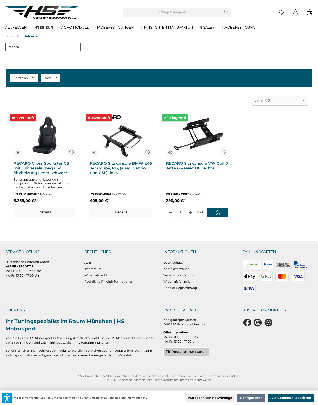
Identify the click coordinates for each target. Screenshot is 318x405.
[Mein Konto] (295, 12)
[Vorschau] (18, 152)
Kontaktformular (176, 269)
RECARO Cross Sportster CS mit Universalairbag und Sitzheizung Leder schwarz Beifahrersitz (41, 168)
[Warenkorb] (308, 12)
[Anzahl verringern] (170, 212)
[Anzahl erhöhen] (190, 212)
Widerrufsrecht (96, 275)
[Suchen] (226, 12)
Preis (47, 78)
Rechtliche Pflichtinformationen (108, 281)
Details (45, 212)
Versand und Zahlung (179, 275)
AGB (87, 263)
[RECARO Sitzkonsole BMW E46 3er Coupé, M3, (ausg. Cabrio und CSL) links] (121, 136)
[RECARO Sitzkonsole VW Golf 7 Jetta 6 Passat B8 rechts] (197, 136)
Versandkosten (147, 375)
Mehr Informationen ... (133, 397)
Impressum (93, 269)
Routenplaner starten (189, 352)
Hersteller (21, 78)
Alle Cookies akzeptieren (290, 398)
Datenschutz (173, 263)
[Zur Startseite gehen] (43, 12)
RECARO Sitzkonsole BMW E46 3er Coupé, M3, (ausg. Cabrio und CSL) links (121, 168)
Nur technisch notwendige (210, 398)
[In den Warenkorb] (217, 212)
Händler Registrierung (180, 288)
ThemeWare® (202, 379)
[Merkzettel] (281, 12)
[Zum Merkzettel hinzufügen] (71, 152)
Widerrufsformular (177, 281)
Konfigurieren (251, 398)
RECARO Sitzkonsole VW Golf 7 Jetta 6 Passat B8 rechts (197, 166)
